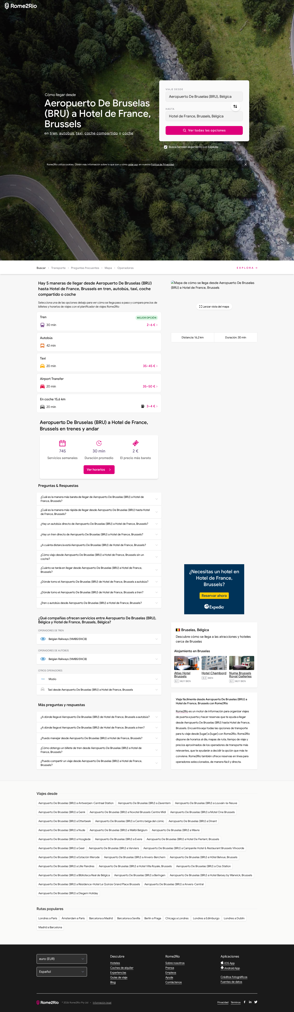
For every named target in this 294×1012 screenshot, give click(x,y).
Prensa (169, 968)
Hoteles (115, 963)
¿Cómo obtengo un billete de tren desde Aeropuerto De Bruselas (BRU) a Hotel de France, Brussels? (91, 750)
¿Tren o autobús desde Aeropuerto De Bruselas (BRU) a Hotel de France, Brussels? (91, 603)
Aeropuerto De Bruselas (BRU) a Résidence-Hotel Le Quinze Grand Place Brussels (89, 884)
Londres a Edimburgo (206, 918)
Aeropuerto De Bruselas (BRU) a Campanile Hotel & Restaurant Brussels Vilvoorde (193, 848)
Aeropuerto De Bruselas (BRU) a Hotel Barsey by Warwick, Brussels (211, 875)
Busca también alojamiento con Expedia (193, 147)
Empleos (170, 972)
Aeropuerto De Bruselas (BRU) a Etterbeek (64, 821)
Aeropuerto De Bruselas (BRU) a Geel (61, 848)
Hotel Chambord (214, 673)
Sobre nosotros (175, 963)
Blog (113, 982)
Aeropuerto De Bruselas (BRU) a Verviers (114, 848)
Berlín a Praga (152, 918)
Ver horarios (96, 470)
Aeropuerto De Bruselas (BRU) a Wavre (176, 830)
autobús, (67, 133)
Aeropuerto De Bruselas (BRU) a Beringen (139, 875)
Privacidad (222, 1002)
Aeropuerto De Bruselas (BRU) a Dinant (193, 821)
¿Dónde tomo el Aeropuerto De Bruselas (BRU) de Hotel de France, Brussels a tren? (92, 592)
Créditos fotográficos (234, 977)
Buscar (41, 268)
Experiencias (118, 972)
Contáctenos (173, 982)
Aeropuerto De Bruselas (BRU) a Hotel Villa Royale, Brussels (135, 866)
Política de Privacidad (162, 164)
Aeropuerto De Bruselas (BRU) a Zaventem (144, 803)
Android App (232, 968)
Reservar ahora (214, 595)
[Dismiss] (245, 164)
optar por (133, 164)
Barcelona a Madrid (101, 918)
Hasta (170, 108)
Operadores (125, 268)
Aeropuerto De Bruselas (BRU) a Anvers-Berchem (134, 857)
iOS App (229, 963)
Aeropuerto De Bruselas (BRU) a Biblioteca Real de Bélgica (74, 875)
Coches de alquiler (121, 968)
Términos (236, 1002)
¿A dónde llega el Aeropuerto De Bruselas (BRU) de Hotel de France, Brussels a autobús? (95, 717)
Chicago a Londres (177, 918)
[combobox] (204, 96)
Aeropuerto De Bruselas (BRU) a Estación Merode (69, 857)
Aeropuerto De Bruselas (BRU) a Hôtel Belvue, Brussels (203, 857)
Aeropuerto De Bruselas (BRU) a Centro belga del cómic (129, 821)
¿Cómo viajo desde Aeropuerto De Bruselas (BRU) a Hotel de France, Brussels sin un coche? (92, 557)
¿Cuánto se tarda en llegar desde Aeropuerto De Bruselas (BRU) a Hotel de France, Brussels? (91, 570)
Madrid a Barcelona (50, 927)
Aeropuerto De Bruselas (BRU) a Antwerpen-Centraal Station (76, 803)
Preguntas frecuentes (85, 268)
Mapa (108, 268)
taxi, (80, 133)
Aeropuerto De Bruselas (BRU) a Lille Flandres (66, 866)
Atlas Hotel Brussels (182, 674)
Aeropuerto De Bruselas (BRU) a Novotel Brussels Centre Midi (128, 812)
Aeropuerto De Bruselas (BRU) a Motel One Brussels (202, 812)
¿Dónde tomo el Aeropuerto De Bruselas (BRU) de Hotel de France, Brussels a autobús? (94, 581)
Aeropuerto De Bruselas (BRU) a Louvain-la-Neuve (206, 803)
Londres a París (47, 918)
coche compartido (101, 133)
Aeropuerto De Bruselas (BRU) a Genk (61, 812)
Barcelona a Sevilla (128, 918)
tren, (54, 133)
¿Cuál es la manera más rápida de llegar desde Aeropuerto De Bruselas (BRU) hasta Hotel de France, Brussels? (95, 512)
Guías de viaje (118, 977)
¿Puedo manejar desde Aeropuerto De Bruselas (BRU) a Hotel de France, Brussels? (91, 738)
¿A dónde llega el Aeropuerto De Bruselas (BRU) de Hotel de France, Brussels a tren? (93, 727)
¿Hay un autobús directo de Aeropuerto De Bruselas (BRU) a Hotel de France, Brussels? (94, 524)
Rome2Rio (182, 711)
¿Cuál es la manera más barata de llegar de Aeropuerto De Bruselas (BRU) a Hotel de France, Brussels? (92, 499)
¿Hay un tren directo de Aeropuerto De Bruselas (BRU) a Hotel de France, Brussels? (92, 534)
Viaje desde (174, 89)
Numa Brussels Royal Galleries (240, 674)
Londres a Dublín (234, 918)
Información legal (102, 1002)
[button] (204, 130)
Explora (245, 267)
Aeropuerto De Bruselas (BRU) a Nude (61, 830)
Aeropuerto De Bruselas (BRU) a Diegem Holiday (68, 893)
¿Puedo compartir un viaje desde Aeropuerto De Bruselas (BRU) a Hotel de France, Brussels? (91, 763)
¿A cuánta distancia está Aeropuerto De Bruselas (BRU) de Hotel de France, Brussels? (93, 545)
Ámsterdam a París (73, 918)
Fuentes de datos (231, 982)
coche (128, 133)
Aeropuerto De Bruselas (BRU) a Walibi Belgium (118, 830)
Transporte (58, 268)
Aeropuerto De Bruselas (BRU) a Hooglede (64, 839)
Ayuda (169, 977)
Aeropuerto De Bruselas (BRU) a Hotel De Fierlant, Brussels (183, 839)
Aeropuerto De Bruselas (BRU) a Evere (118, 839)
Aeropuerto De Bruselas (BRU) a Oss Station (203, 866)
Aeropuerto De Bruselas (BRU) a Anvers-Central (174, 884)
